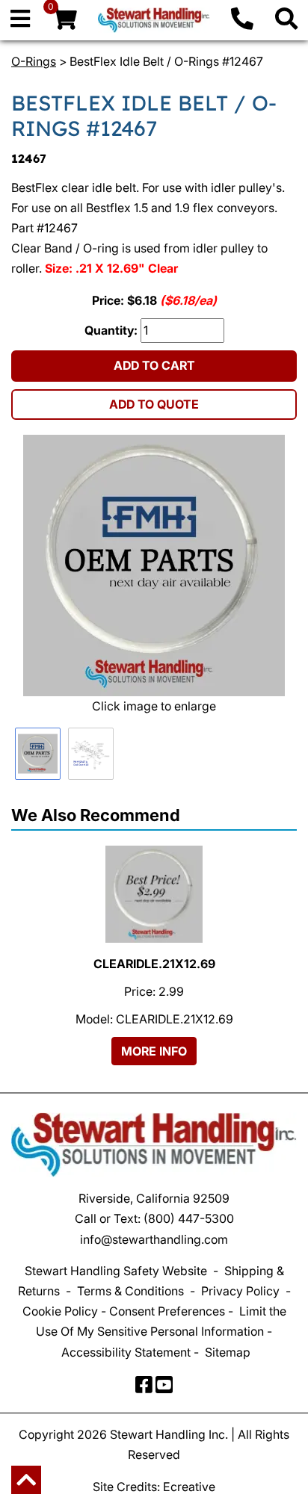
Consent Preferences (167, 1311)
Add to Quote (154, 404)
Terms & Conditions (130, 1290)
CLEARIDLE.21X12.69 (154, 963)
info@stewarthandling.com (154, 1239)
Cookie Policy (60, 1311)
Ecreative (189, 1486)
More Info (154, 1051)
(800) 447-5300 (189, 1218)
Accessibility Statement (126, 1352)
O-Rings (33, 61)
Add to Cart (154, 365)
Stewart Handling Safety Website (116, 1270)
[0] (64, 22)
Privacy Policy (240, 1290)
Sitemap (227, 1352)
